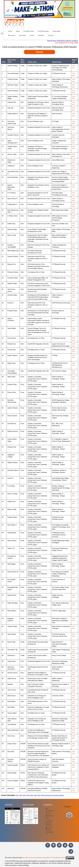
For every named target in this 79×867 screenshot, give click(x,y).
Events (32, 35)
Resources (11, 35)
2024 (20, 795)
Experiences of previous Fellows (54, 795)
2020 (35, 795)
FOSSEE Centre (28, 31)
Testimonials (56, 31)
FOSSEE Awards (43, 31)
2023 (24, 795)
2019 (38, 795)
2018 (42, 795)
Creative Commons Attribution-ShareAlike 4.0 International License (44, 857)
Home (10, 31)
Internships (22, 35)
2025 (16, 795)
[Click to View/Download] (12, 816)
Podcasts (41, 35)
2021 (31, 795)
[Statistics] (70, 851)
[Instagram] (53, 845)
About (18, 31)
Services (50, 35)
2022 (27, 795)
